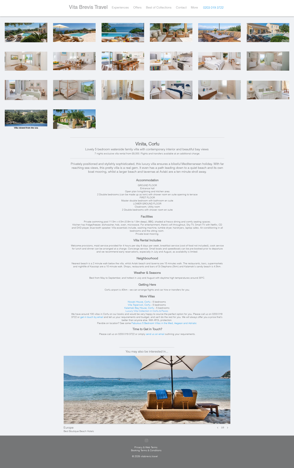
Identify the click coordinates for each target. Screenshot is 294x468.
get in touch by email (91, 317)
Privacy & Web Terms (145, 447)
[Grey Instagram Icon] (146, 440)
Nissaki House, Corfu (139, 301)
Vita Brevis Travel (88, 7)
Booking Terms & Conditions (146, 450)
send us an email (155, 334)
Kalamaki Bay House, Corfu (139, 307)
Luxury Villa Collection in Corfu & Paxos (147, 310)
